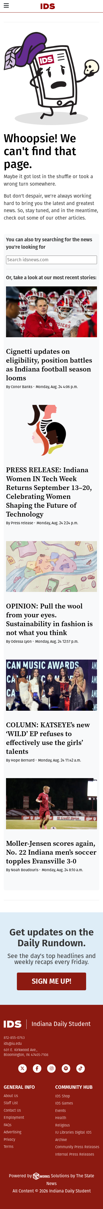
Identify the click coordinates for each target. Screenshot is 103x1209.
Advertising (12, 1132)
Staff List (11, 1103)
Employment (14, 1118)
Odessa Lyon (21, 641)
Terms (8, 1147)
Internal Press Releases (74, 1154)
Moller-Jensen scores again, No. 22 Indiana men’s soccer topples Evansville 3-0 (51, 852)
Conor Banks (21, 387)
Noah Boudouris (24, 870)
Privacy (9, 1140)
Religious (62, 1125)
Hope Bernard (23, 760)
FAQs (7, 1125)
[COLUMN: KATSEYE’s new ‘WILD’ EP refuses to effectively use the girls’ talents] (51, 685)
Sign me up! (51, 981)
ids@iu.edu (13, 1044)
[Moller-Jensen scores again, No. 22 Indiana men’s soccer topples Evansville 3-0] (51, 803)
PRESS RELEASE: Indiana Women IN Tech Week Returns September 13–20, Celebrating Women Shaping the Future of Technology (49, 492)
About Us (11, 1096)
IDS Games (64, 1103)
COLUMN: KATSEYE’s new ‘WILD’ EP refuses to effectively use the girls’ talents (48, 738)
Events (60, 1111)
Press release (22, 523)
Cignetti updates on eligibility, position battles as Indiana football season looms (49, 365)
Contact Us (12, 1110)
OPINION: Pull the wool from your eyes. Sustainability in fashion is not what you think (49, 619)
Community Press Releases (77, 1147)
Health (60, 1118)
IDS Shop (62, 1096)
